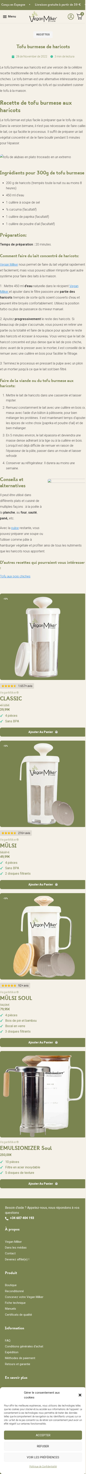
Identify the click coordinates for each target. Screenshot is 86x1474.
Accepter (43, 1435)
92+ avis (23, 985)
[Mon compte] (70, 17)
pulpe (15, 528)
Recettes (43, 34)
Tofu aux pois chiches (15, 576)
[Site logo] (43, 16)
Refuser (43, 1446)
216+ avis (24, 833)
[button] (80, 1395)
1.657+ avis (25, 686)
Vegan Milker (9, 264)
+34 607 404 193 (22, 1218)
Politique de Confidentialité (43, 1466)
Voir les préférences (43, 1457)
